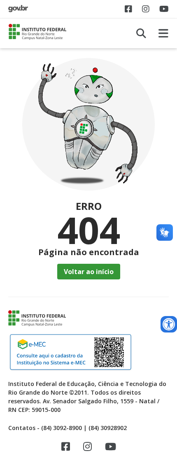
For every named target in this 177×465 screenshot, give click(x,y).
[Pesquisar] (141, 33)
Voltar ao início (89, 271)
